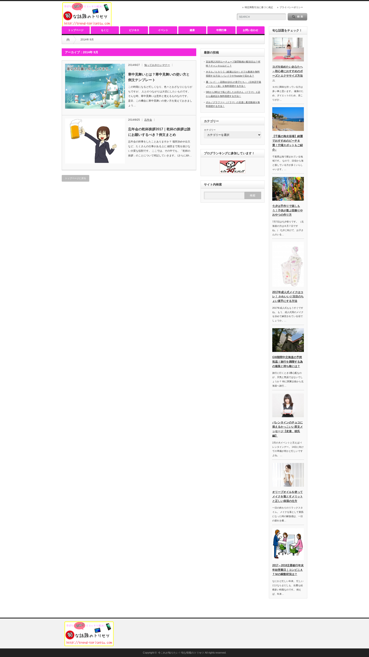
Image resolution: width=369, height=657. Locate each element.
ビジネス (134, 30)
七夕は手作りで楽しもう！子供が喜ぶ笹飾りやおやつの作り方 (287, 210)
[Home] (68, 39)
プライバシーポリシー (291, 7)
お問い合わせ (250, 30)
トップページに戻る (75, 178)
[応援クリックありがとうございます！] (232, 172)
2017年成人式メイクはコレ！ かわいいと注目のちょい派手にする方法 (288, 297)
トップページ (75, 30)
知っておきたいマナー (157, 65)
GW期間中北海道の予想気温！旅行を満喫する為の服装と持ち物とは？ (287, 362)
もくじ (105, 30)
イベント (163, 30)
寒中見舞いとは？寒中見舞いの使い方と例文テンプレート (159, 77)
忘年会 (148, 119)
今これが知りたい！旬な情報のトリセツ (181, 652)
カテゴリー (210, 130)
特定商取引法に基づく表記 (259, 7)
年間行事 (221, 30)
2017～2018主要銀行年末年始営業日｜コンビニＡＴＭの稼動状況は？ (288, 570)
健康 (192, 30)
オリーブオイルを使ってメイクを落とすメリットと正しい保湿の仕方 (287, 496)
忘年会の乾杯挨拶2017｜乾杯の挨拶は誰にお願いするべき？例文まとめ (159, 131)
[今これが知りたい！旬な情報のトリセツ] (86, 25)
